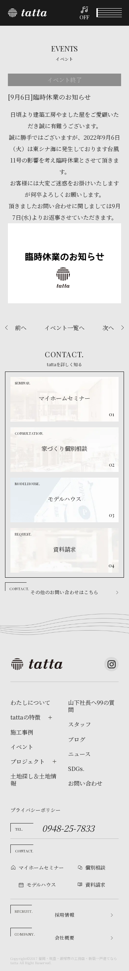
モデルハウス (41, 884)
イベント (21, 747)
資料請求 (95, 884)
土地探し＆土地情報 (33, 780)
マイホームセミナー (41, 867)
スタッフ (79, 724)
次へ (108, 328)
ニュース (79, 754)
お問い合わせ (85, 783)
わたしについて (30, 702)
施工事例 (21, 732)
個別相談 (95, 867)
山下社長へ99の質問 (91, 706)
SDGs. (76, 768)
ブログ (76, 739)
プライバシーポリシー (35, 809)
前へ (21, 328)
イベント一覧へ (64, 328)
